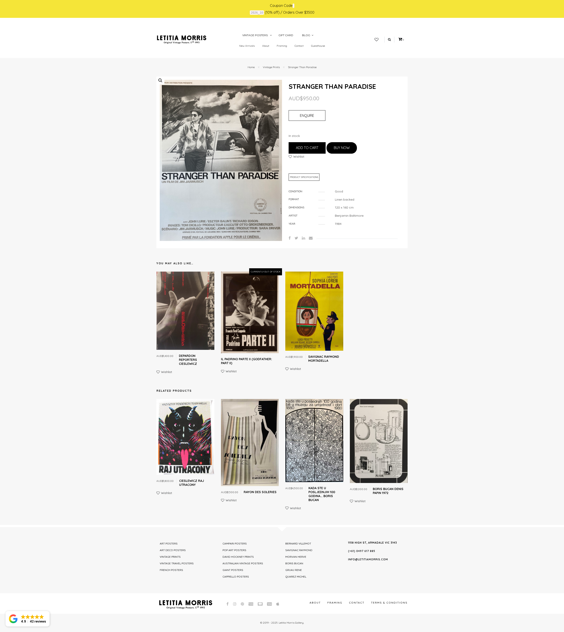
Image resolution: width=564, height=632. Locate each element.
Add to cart (307, 147)
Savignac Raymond (298, 550)
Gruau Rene (293, 570)
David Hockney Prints (238, 556)
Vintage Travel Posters (177, 563)
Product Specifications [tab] (304, 177)
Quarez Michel (295, 576)
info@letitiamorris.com (368, 559)
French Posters (171, 570)
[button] (160, 80)
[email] (311, 238)
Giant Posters (233, 570)
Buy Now (342, 147)
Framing (282, 45)
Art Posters (169, 543)
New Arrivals (247, 45)
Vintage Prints (271, 67)
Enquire (307, 115)
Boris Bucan (294, 563)
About (265, 45)
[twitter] (296, 238)
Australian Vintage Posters (243, 563)
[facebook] (290, 238)
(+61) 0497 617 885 (361, 551)
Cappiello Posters (236, 576)
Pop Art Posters (234, 550)
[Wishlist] (376, 40)
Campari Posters (235, 543)
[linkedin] (303, 238)
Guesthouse (318, 45)
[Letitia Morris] (181, 39)
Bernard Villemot (298, 543)
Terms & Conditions (389, 602)
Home (251, 67)
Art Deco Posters (173, 550)
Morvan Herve (295, 556)
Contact (299, 45)
